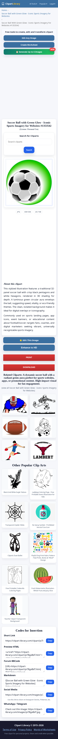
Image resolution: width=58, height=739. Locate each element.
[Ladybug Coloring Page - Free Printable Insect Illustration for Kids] (43, 479)
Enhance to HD (29, 347)
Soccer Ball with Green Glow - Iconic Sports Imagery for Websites (26, 14)
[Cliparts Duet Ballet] (15, 542)
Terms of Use (9, 729)
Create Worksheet (29, 45)
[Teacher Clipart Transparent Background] (15, 606)
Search (29, 150)
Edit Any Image (29, 38)
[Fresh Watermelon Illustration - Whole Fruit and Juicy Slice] (43, 575)
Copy (50, 641)
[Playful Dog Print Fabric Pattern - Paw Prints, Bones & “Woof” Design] (43, 542)
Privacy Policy (25, 729)
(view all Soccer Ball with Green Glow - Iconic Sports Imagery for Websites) (29, 389)
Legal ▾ (52, 4)
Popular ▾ (43, 4)
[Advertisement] (29, 88)
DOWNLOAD (29, 367)
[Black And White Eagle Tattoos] (15, 479)
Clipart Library (22, 725)
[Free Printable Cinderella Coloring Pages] (15, 575)
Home (4, 10)
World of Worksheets (44, 729)
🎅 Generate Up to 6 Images (35, 51)
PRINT (29, 357)
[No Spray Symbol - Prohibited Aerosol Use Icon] (43, 512)
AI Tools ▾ (33, 4)
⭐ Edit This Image (29, 340)
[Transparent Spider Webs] (15, 512)
